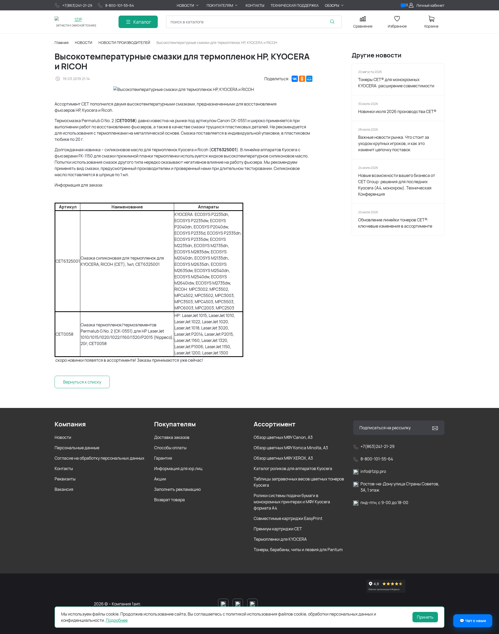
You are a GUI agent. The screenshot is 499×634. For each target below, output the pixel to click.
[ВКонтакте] (295, 79)
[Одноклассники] (302, 79)
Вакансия (64, 489)
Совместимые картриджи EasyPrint (288, 518)
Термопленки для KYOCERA (280, 539)
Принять (425, 617)
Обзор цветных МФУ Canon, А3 (283, 437)
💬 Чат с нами (472, 620)
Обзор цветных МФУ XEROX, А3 (283, 458)
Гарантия (163, 458)
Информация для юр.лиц (178, 468)
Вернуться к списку (82, 382)
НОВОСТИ (83, 42)
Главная (62, 42)
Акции (160, 479)
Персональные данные (77, 448)
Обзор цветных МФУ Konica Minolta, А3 (291, 448)
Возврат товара (169, 500)
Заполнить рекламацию (177, 489)
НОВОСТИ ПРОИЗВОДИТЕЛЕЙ (124, 42)
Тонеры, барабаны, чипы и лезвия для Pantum (298, 549)
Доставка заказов (171, 437)
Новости (63, 437)
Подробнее (117, 620)
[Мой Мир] (309, 79)
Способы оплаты (170, 448)
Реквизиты (65, 479)
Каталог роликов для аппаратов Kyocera (293, 468)
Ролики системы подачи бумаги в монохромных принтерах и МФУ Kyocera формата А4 (292, 502)
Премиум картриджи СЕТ (278, 529)
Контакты (64, 468)
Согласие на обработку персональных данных (99, 458)
